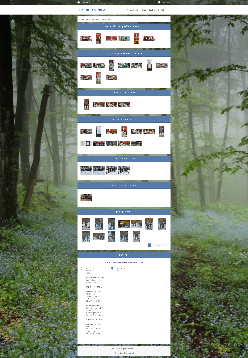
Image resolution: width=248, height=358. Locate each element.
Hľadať (79, 2)
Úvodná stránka (132, 10)
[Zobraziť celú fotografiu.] (86, 38)
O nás (144, 10)
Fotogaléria (95, 19)
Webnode (131, 353)
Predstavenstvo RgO (156, 10)
